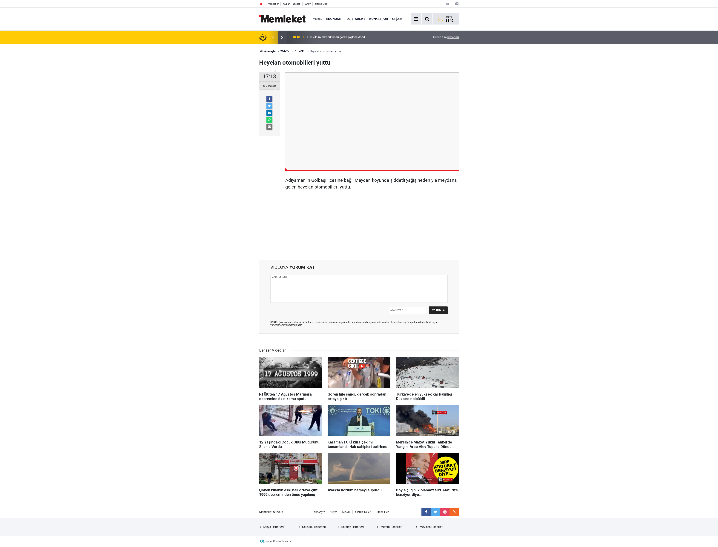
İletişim (346, 512)
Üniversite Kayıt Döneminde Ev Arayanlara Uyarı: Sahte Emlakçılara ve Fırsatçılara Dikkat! (352, 37)
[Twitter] (269, 106)
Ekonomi (333, 19)
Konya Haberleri (273, 527)
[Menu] (416, 19)
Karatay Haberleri (352, 527)
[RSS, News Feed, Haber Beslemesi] (454, 512)
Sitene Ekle (321, 3)
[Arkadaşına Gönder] (269, 127)
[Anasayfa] (261, 3)
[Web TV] (448, 3)
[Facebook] (269, 99)
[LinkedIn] (269, 113)
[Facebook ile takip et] (426, 512)
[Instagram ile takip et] (444, 512)
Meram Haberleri (391, 527)
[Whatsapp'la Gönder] (269, 120)
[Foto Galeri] (457, 3)
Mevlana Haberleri (431, 527)
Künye (333, 512)
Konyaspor (378, 19)
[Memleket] (282, 18)
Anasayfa (319, 512)
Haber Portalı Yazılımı (278, 541)
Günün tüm (446, 37)
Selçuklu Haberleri (314, 527)
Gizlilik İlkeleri (363, 512)
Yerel (318, 19)
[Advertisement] (372, 222)
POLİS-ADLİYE (355, 19)
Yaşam (397, 19)
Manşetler (273, 3)
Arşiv (308, 3)
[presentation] (272, 37)
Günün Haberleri (291, 3)
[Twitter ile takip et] (435, 512)
